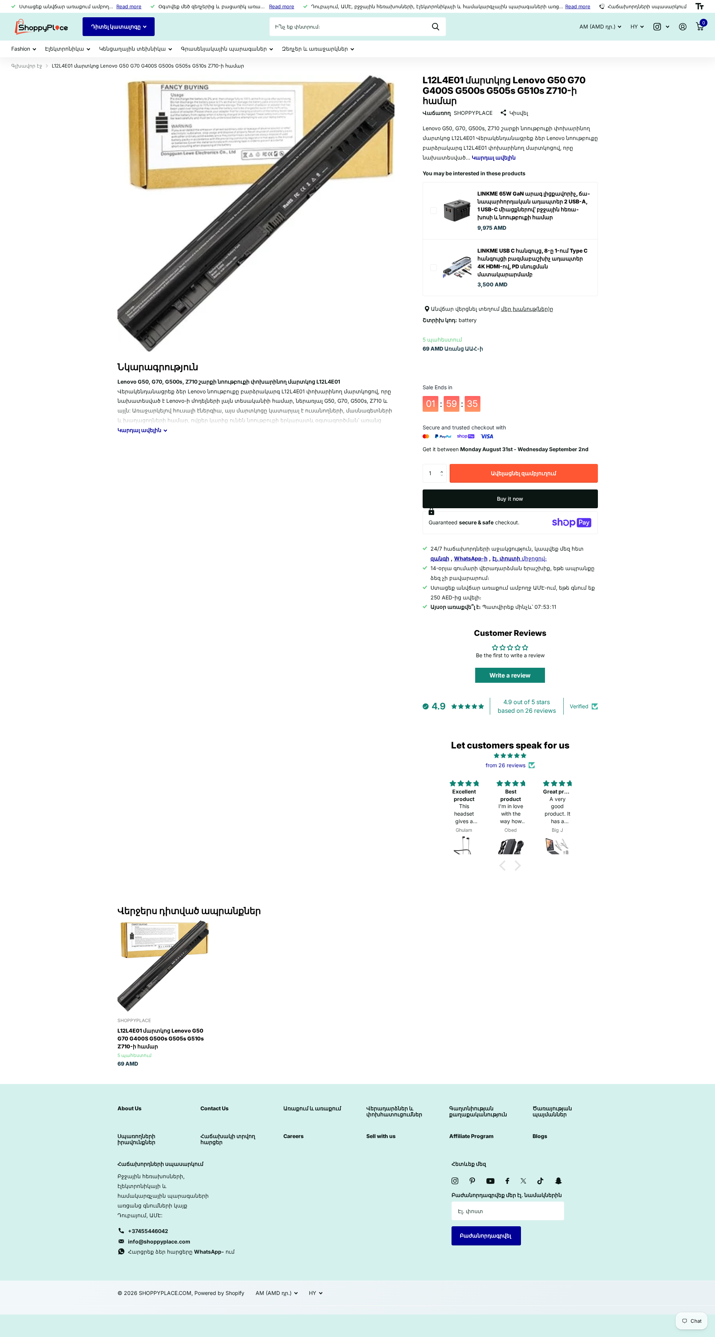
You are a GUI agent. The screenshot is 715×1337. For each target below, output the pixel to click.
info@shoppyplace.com (159, 1241)
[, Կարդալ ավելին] (661, 26)
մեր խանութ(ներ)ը (527, 309)
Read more (128, 6)
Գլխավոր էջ (26, 66)
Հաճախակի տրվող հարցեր (227, 1139)
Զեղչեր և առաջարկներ (315, 48)
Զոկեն (435, 26)
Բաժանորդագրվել (486, 1235)
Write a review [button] (510, 675)
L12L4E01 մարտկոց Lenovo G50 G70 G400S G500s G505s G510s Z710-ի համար (160, 1038)
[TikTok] (540, 1180)
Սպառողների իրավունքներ (136, 1139)
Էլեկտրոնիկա (64, 48)
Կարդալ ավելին (494, 157)
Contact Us (214, 1108)
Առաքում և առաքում (312, 1108)
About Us (129, 1108)
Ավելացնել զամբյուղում (523, 473)
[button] (443, 466)
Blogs (540, 1136)
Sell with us (381, 1136)
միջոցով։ (519, 558)
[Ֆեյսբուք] (507, 1181)
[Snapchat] (558, 1180)
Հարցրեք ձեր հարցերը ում (181, 1251)
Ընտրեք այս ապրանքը (433, 210)
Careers (293, 1136)
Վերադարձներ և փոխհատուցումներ (394, 1111)
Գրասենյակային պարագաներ (224, 48)
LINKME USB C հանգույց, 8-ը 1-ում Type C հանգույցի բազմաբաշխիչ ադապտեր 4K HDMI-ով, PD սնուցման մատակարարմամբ (532, 262)
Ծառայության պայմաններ (552, 1111)
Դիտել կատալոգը (116, 26)
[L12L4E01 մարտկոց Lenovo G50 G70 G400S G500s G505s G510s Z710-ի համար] (163, 966)
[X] (523, 1180)
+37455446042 (148, 1231)
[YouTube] (490, 1181)
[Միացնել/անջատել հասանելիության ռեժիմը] (699, 6)
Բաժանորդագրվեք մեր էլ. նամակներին (507, 1195)
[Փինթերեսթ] (472, 1180)
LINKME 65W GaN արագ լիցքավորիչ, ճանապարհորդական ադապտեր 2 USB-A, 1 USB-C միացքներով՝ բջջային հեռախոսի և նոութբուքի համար (533, 205)
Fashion (20, 48)
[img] (510, 755)
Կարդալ (139, 430)
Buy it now (510, 498)
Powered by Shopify (219, 1293)
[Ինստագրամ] (455, 1180)
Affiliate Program (471, 1136)
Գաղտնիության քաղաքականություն (478, 1111)
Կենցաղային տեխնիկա (132, 48)
